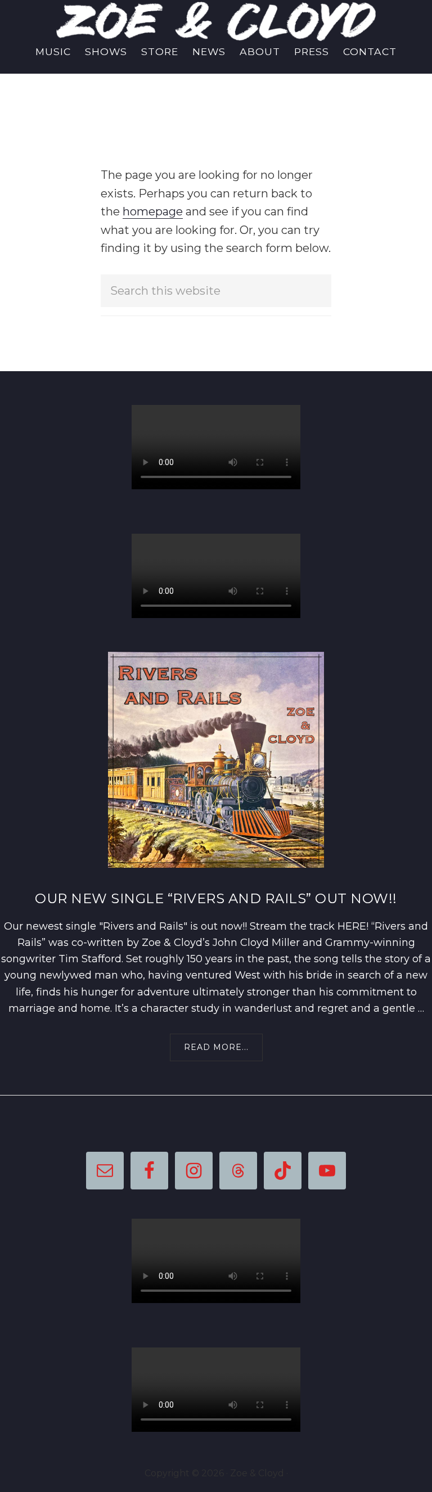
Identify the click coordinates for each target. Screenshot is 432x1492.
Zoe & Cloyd (216, 21)
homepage (153, 211)
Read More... (221, 1051)
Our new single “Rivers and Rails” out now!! (216, 898)
